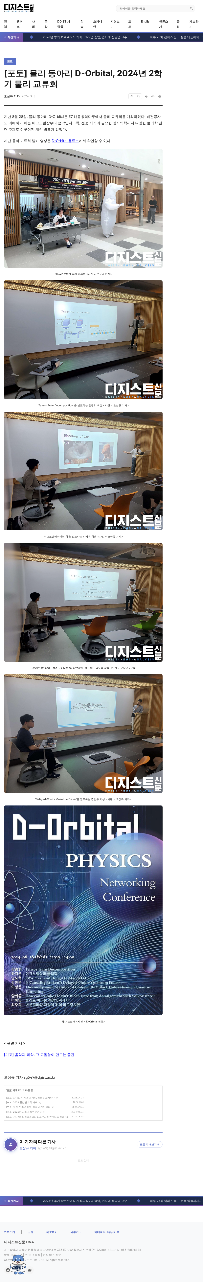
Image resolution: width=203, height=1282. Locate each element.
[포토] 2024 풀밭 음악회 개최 (21, 1102)
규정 (31, 1232)
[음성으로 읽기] (146, 96)
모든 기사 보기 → (150, 1144)
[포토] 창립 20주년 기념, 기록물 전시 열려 (28, 1107)
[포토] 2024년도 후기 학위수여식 (24, 1111)
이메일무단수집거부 (106, 1232)
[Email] (30, 1270)
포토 (10, 61)
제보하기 (51, 1232)
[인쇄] (160, 96)
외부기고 (75, 1232)
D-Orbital (65, 141)
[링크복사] (153, 96)
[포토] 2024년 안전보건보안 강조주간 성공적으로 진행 (35, 1116)
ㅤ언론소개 (9, 1232)
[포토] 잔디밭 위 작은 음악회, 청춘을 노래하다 (30, 1097)
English (146, 21)
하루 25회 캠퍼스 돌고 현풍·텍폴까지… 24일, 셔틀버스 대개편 (137, 37)
